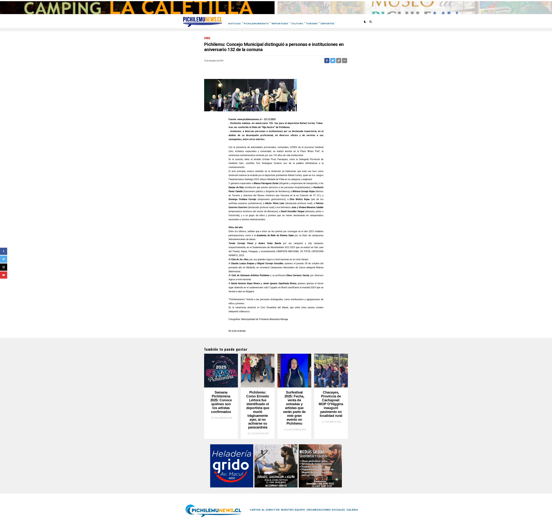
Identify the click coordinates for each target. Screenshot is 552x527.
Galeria (352, 509)
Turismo (312, 23)
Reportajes (280, 23)
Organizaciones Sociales (325, 509)
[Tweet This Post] (332, 60)
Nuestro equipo (293, 509)
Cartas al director (265, 509)
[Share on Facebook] (326, 60)
